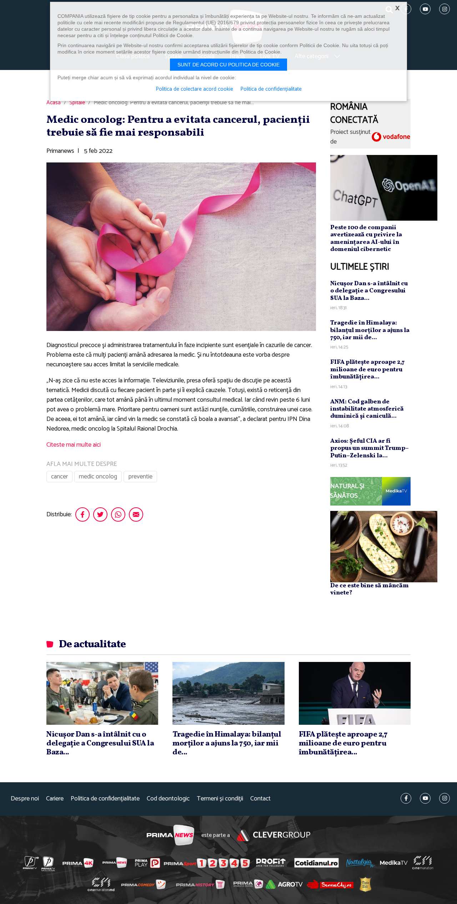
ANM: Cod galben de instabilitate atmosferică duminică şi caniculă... (367, 409)
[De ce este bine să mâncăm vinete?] (383, 546)
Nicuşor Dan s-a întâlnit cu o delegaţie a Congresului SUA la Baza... (369, 291)
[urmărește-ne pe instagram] (444, 798)
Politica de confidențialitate (105, 799)
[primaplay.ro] (147, 863)
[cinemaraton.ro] (422, 862)
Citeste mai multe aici (73, 445)
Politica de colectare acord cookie (194, 89)
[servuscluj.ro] (330, 884)
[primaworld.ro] (248, 884)
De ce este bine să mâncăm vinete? (369, 589)
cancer (59, 476)
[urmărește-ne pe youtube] (425, 798)
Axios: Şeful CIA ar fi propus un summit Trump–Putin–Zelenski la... (369, 448)
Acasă (53, 102)
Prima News (170, 835)
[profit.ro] (271, 863)
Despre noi (25, 799)
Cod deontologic (168, 799)
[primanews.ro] (115, 862)
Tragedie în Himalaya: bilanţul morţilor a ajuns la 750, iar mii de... (370, 330)
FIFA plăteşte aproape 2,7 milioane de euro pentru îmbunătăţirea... (367, 369)
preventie (140, 476)
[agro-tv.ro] (284, 884)
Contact (260, 799)
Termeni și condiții (220, 799)
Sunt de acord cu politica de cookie (228, 64)
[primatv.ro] (31, 862)
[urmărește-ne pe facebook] (406, 798)
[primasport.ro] (207, 863)
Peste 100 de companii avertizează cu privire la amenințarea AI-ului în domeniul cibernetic (366, 238)
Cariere (55, 799)
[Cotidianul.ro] (316, 862)
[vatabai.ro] (365, 885)
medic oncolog (98, 476)
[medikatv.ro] (394, 862)
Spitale (77, 102)
